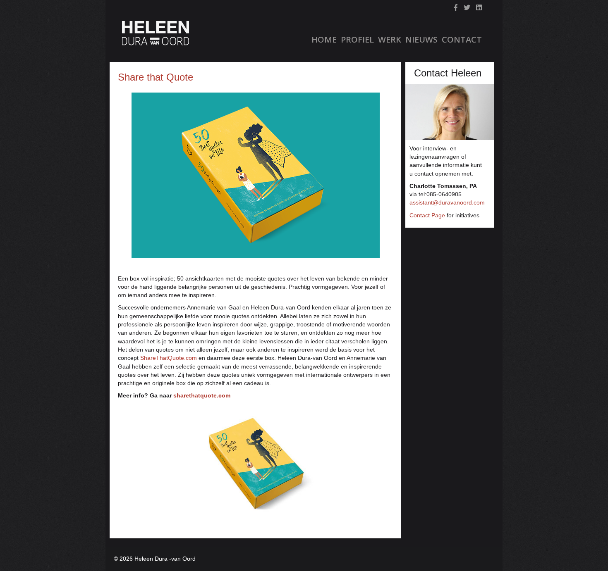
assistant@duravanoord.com (447, 202)
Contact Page (427, 215)
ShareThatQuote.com (168, 357)
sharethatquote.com (201, 395)
